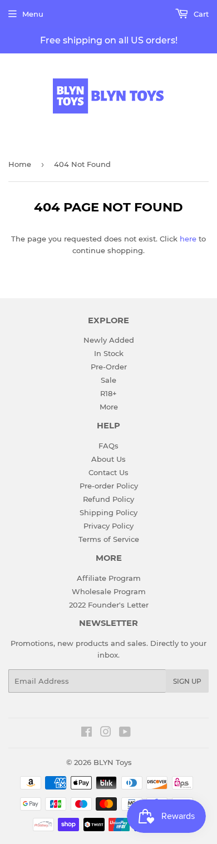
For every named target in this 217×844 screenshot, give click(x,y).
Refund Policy (108, 499)
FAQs (108, 445)
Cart (200, 13)
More (109, 406)
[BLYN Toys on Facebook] (86, 733)
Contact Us (108, 472)
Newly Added (108, 339)
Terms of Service (108, 539)
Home (19, 164)
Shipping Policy (108, 512)
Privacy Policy (108, 525)
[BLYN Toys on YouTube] (125, 733)
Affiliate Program (109, 578)
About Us (108, 459)
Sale (108, 380)
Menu (32, 13)
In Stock (109, 353)
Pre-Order (109, 366)
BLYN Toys (112, 762)
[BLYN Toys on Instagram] (105, 733)
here (188, 238)
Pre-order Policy (109, 485)
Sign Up (187, 681)
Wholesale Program (109, 591)
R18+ (108, 393)
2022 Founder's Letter (109, 604)
